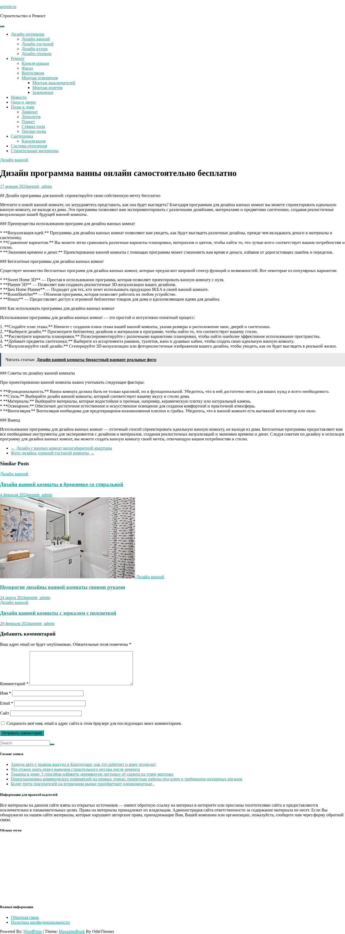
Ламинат (30, 112)
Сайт (4, 713)
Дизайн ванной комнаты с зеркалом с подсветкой (58, 613)
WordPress (32, 931)
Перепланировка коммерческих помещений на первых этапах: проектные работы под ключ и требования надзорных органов (126, 779)
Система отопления (29, 146)
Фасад (27, 68)
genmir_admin (39, 186)
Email (6, 703)
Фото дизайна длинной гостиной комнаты (52, 453)
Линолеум (31, 116)
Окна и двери (23, 102)
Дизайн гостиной (38, 44)
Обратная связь (25, 917)
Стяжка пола (33, 126)
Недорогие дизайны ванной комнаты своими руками (62, 587)
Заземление (42, 92)
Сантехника (22, 136)
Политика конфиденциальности (40, 922)
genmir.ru (8, 6)
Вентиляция (33, 73)
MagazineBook (72, 931)
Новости (19, 97)
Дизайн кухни (35, 48)
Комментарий (14, 683)
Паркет (28, 121)
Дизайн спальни (36, 53)
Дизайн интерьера (27, 34)
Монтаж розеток (47, 87)
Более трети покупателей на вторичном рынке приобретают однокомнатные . (82, 784)
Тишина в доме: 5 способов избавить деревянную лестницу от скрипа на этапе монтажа (92, 774)
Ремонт (17, 58)
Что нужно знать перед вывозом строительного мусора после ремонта (75, 769)
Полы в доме (22, 107)
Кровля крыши (35, 63)
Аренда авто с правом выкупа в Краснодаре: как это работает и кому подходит (83, 764)
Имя (5, 693)
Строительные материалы (34, 150)
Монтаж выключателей (53, 82)
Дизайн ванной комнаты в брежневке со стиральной (61, 484)
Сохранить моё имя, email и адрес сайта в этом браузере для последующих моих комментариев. (94, 723)
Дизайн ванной (36, 39)
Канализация (34, 141)
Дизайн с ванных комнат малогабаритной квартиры (61, 448)
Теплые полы (34, 131)
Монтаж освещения (40, 78)
